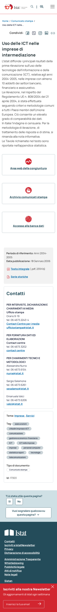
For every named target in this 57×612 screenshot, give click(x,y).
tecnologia (35, 452)
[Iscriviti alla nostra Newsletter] (39, 604)
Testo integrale (20, 269)
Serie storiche (19, 276)
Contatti (9, 541)
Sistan (8, 581)
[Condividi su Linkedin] (46, 33)
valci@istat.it (14, 404)
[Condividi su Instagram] (39, 33)
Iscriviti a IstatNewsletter (19, 545)
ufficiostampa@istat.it (20, 327)
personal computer (32, 447)
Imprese (19, 415)
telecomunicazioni (17, 457)
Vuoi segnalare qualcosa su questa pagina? (28, 512)
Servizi (30, 415)
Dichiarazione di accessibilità (22, 553)
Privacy (8, 549)
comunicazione (16, 433)
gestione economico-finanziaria (23, 438)
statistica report (16, 452)
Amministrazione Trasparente (22, 559)
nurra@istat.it (15, 373)
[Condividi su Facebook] (27, 33)
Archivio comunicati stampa (28, 197)
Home (5, 20)
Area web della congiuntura (28, 168)
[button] (32, 7)
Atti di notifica (13, 570)
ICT (10, 443)
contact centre (15, 350)
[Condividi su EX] (33, 33)
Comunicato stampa (18, 469)
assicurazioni (21, 424)
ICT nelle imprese (27, 443)
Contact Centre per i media (22, 323)
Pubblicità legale (14, 567)
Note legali (10, 574)
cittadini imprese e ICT (19, 428)
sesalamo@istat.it (17, 388)
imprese (12, 447)
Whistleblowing (14, 563)
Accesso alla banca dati (28, 226)
